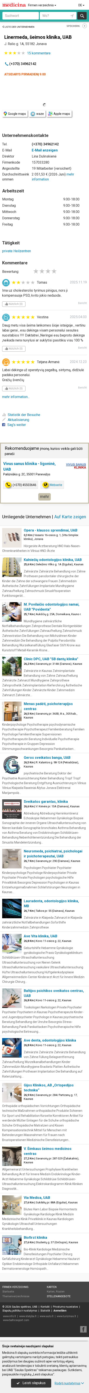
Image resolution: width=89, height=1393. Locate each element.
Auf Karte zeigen (70, 516)
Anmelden (59, 1310)
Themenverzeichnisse (15, 1296)
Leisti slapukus (34, 1383)
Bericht (82, 303)
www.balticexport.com (16, 1320)
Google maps (17, 113)
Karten (52, 1287)
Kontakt (45, 1306)
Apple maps (62, 113)
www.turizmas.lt (66, 1316)
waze (40, 113)
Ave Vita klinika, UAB (40, 936)
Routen (60, 1291)
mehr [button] (44, 496)
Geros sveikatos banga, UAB (47, 758)
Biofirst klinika (35, 1237)
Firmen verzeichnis (41, 5)
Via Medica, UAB (37, 1198)
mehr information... (16, 397)
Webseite (55, 485)
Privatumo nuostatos (65, 1306)
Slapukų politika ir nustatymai (19, 1310)
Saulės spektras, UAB (24, 1306)
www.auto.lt (47, 1316)
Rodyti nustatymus (67, 1383)
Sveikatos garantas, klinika (46, 802)
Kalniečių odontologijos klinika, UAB (53, 560)
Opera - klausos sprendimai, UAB (50, 530)
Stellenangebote (59, 1296)
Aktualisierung (18, 420)
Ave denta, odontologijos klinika (50, 1040)
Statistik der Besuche (24, 415)
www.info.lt (9, 1316)
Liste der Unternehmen (19, 27)
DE (80, 5)
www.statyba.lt (28, 1316)
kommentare (39, 53)
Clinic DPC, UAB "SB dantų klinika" (51, 659)
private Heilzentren (16, 251)
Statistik (45, 1310)
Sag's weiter (16, 425)
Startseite (8, 1291)
